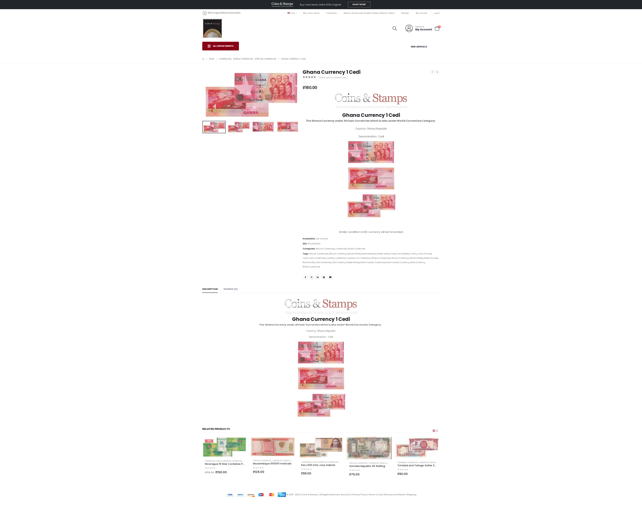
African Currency (337, 253)
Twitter (311, 277)
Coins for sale (424, 253)
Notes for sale (431, 258)
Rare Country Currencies (373, 262)
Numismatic (309, 262)
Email (330, 277)
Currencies (331, 13)
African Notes (354, 253)
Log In (437, 13)
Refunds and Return (394, 495)
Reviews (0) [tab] (230, 289)
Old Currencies (323, 262)
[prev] (432, 72)
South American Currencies (277, 462)
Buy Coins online (311, 13)
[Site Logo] (212, 28)
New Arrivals (419, 46)
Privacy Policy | (360, 495)
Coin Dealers (403, 253)
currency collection (336, 258)
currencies (320, 258)
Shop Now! (359, 4)
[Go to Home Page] (203, 59)
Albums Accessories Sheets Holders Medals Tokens (369, 13)
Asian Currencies (405, 464)
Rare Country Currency (397, 262)
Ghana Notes (416, 258)
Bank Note (367, 253)
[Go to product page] (224, 447)
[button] (394, 28)
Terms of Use (375, 495)
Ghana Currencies (380, 258)
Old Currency (339, 262)
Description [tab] (210, 289)
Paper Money (353, 262)
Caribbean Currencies (359, 462)
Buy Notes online (381, 253)
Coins (413, 253)
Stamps (405, 13)
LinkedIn (317, 277)
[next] (437, 72)
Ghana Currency (399, 258)
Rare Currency (417, 262)
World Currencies (356, 248)
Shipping (411, 495)
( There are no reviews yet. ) (333, 77)
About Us (346, 495)
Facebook (305, 277)
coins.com (308, 258)
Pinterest (324, 277)
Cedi (393, 253)
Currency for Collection (358, 258)
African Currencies (325, 248)
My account (421, 13)
